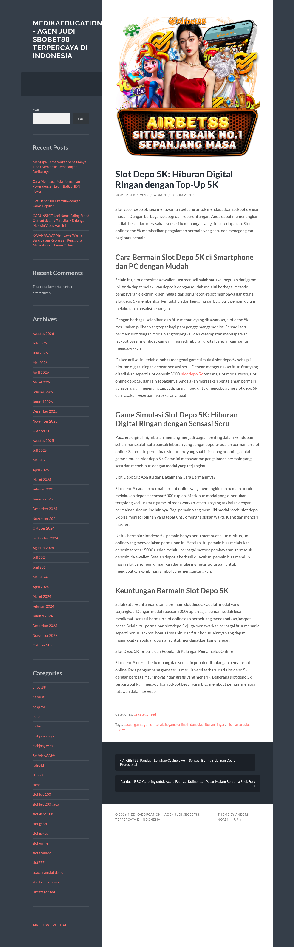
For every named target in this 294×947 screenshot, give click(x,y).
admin (160, 195)
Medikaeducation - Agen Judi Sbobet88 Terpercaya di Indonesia (67, 39)
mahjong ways (43, 736)
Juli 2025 (40, 450)
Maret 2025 (42, 479)
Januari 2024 (43, 616)
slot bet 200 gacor (46, 804)
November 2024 (45, 518)
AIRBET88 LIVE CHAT (50, 925)
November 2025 (45, 421)
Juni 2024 (40, 567)
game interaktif (155, 724)
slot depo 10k (43, 814)
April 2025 (41, 470)
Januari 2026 (43, 402)
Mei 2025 (40, 460)
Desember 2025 (45, 411)
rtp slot (38, 775)
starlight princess (46, 882)
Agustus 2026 (43, 333)
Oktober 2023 (43, 645)
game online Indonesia (185, 724)
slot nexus (40, 833)
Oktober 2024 (43, 528)
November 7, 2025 (131, 195)
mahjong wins (43, 746)
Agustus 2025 (43, 440)
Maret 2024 (42, 596)
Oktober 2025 (43, 431)
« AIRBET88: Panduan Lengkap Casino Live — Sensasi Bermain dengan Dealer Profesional (178, 762)
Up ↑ (238, 819)
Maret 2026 (42, 382)
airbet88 (39, 687)
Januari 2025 (43, 499)
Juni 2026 (40, 353)
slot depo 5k (192, 373)
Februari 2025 (43, 489)
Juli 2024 (40, 557)
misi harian (234, 724)
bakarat (39, 697)
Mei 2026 (40, 363)
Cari (37, 110)
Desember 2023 (45, 625)
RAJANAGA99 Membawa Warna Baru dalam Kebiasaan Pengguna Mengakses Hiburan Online (57, 240)
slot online (40, 843)
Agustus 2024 (43, 548)
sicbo (36, 785)
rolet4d (38, 765)
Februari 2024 (43, 606)
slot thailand (42, 853)
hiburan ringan (214, 724)
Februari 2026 (43, 392)
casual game (133, 724)
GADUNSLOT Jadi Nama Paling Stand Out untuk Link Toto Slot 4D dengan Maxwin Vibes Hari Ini (61, 221)
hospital (39, 707)
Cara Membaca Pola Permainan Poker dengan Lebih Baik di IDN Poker (56, 186)
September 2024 (45, 538)
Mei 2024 (40, 577)
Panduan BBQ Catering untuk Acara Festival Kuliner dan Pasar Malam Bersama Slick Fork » (187, 783)
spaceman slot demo (48, 872)
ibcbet (37, 726)
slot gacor (40, 824)
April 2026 (41, 372)
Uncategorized (44, 892)
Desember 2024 (45, 509)
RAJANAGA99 (44, 755)
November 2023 (45, 635)
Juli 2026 (40, 343)
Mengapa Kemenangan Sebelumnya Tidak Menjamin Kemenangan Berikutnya (59, 167)
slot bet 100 (42, 794)
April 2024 (41, 587)
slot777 (39, 862)
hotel (36, 716)
